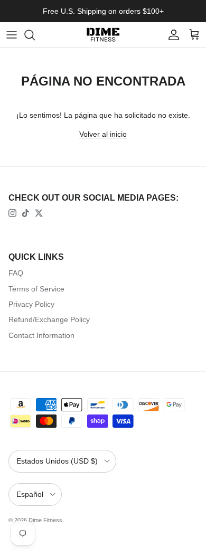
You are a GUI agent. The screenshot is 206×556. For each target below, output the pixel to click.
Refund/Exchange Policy (49, 319)
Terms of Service (36, 289)
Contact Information (41, 335)
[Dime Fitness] (103, 34)
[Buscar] (34, 34)
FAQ (15, 273)
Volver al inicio (103, 134)
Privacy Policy (31, 304)
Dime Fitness (45, 520)
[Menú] (11, 34)
